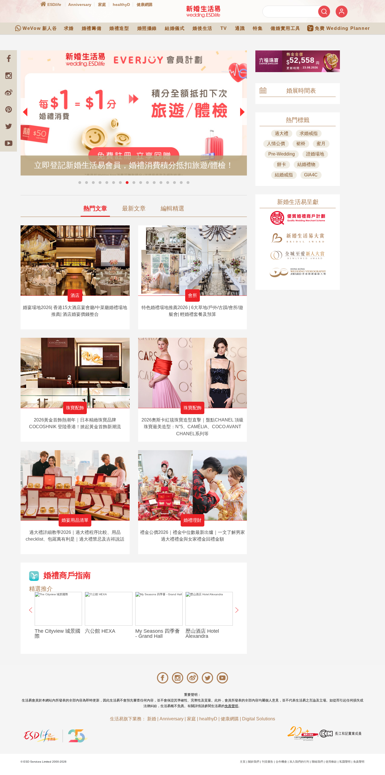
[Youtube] (8, 143)
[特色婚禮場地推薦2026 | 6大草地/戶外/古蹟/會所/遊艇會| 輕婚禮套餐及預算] (192, 260)
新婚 (151, 718)
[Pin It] (8, 109)
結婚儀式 (175, 28)
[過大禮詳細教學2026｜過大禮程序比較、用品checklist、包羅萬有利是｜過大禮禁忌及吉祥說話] (75, 485)
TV (223, 28)
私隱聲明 (345, 761)
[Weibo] (8, 92)
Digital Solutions (258, 718)
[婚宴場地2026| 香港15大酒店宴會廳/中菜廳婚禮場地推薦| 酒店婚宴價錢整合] (75, 260)
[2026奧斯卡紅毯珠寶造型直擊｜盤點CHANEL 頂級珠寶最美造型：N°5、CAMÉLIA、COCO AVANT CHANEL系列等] (192, 373)
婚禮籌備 (91, 28)
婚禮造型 (119, 28)
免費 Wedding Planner (342, 28)
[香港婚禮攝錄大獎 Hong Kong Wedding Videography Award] (298, 272)
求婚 (69, 28)
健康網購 (144, 4)
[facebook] (8, 58)
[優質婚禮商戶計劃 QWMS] (298, 218)
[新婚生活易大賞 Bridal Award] (298, 238)
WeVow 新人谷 (40, 28)
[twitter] (8, 126)
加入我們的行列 (299, 761)
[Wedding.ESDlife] (203, 11)
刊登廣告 (267, 761)
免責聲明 (231, 706)
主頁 (242, 761)
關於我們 (253, 761)
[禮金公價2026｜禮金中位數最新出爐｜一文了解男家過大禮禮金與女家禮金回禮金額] (192, 485)
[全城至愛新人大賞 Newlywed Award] (298, 255)
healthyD (121, 4)
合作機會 (281, 761)
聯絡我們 (317, 761)
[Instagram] (8, 75)
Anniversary (79, 4)
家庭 (102, 4)
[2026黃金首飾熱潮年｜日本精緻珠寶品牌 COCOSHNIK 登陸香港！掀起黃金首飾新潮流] (75, 373)
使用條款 (331, 761)
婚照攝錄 (147, 28)
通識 (240, 28)
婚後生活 (202, 28)
